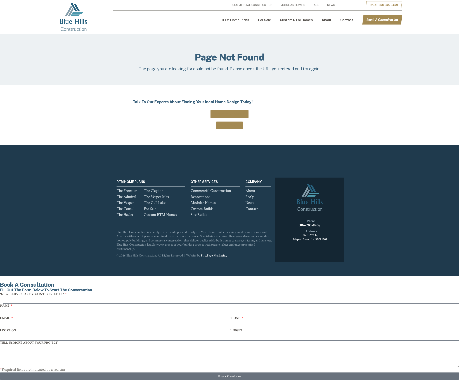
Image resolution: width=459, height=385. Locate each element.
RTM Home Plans (235, 20)
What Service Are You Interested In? (32, 294)
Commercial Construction (252, 4)
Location (8, 330)
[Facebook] (347, 5)
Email (5, 318)
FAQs (316, 4)
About (326, 20)
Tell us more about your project (29, 343)
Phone (235, 318)
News (331, 4)
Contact (346, 20)
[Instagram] (352, 5)
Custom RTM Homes (296, 20)
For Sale (264, 20)
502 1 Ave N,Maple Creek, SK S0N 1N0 (310, 237)
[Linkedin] (357, 5)
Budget (236, 330)
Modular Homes (292, 4)
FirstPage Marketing (214, 255)
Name (5, 306)
